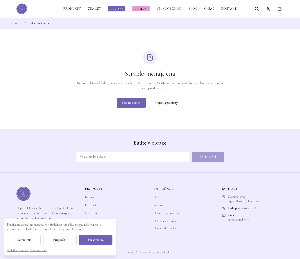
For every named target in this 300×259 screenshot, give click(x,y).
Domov (13, 23)
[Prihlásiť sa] (268, 9)
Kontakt (158, 205)
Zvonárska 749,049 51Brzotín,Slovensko (243, 199)
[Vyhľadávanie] (257, 9)
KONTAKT (229, 9)
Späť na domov (131, 103)
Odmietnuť (24, 240)
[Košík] (280, 9)
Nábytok (90, 197)
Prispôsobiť (60, 240)
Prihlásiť (208, 157)
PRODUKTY (72, 9)
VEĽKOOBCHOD (169, 9)
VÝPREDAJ (140, 8)
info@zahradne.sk (238, 219)
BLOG (193, 9)
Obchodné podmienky (166, 213)
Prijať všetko (96, 240)
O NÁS (209, 9)
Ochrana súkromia (165, 221)
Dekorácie (91, 205)
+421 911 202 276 (247, 208)
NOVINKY (116, 8)
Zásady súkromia (38, 250)
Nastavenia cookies (165, 228)
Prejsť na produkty (166, 103)
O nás (157, 197)
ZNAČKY (94, 9)
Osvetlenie (91, 213)
